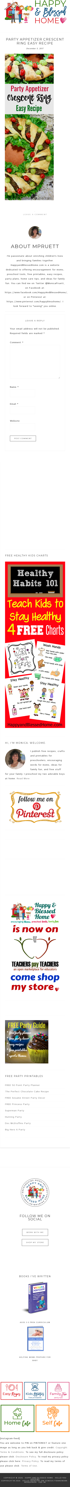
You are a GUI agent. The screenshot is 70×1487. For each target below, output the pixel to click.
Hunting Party (13, 1117)
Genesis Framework (56, 1481)
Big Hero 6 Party (15, 1129)
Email (14, 404)
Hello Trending (31, 1481)
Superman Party (14, 1110)
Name (14, 387)
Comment (16, 342)
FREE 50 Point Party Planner (22, 1085)
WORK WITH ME (35, 1232)
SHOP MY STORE (35, 1242)
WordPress (30, 1482)
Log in (42, 1482)
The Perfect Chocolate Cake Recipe (27, 1091)
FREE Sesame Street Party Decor (25, 1098)
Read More (23, 778)
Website (15, 421)
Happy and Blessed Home (35, 12)
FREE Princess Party (17, 1104)
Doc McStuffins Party (18, 1123)
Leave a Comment (35, 214)
